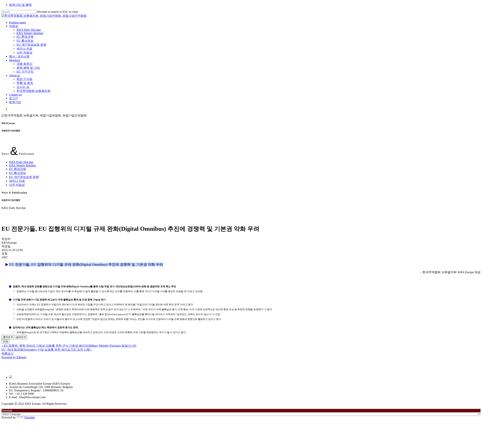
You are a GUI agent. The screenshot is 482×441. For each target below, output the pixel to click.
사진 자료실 (17, 184)
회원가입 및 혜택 (20, 4)
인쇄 (5, 341)
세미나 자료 (17, 180)
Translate (29, 417)
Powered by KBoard (14, 357)
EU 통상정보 (17, 173)
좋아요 (7, 337)
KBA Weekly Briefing (22, 165)
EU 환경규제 (17, 169)
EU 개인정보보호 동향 (24, 177)
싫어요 (21, 337)
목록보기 (8, 353)
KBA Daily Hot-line (21, 162)
